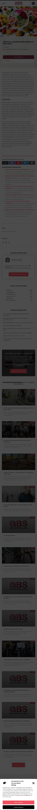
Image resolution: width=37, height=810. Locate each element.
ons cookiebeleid (25, 795)
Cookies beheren (18, 807)
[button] (33, 783)
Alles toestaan (18, 802)
